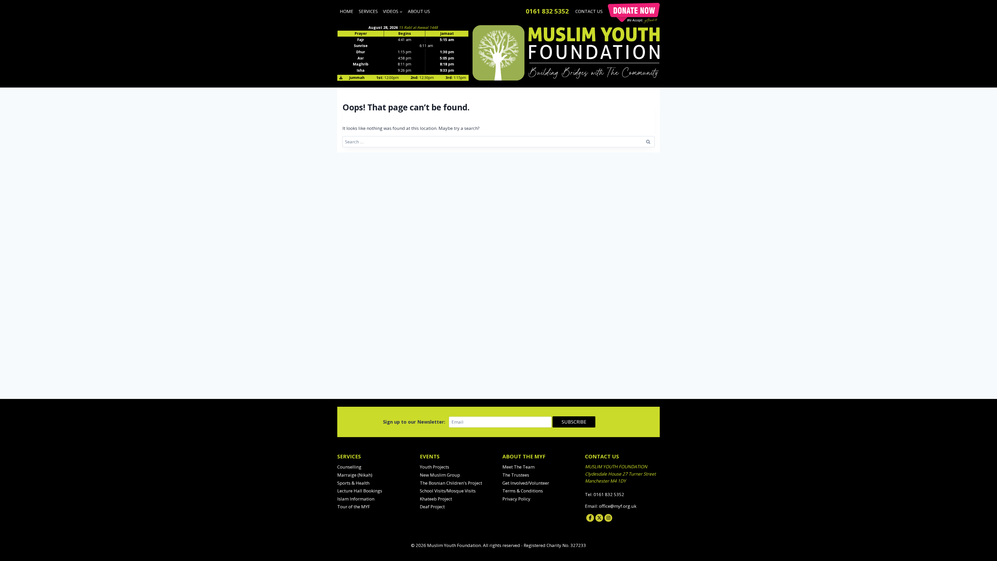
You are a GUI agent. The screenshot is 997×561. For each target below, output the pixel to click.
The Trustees (515, 475)
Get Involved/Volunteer (525, 483)
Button (634, 13)
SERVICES (368, 11)
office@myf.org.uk (617, 506)
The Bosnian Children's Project (451, 483)
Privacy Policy (516, 499)
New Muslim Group (440, 475)
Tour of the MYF (353, 507)
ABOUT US (419, 11)
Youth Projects (434, 467)
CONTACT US (589, 11)
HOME (346, 11)
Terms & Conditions (522, 491)
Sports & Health (353, 483)
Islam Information (355, 499)
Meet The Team (518, 467)
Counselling (349, 467)
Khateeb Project (436, 499)
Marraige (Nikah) (354, 475)
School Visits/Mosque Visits (448, 491)
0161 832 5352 (547, 11)
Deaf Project (432, 507)
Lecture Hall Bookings (359, 491)
